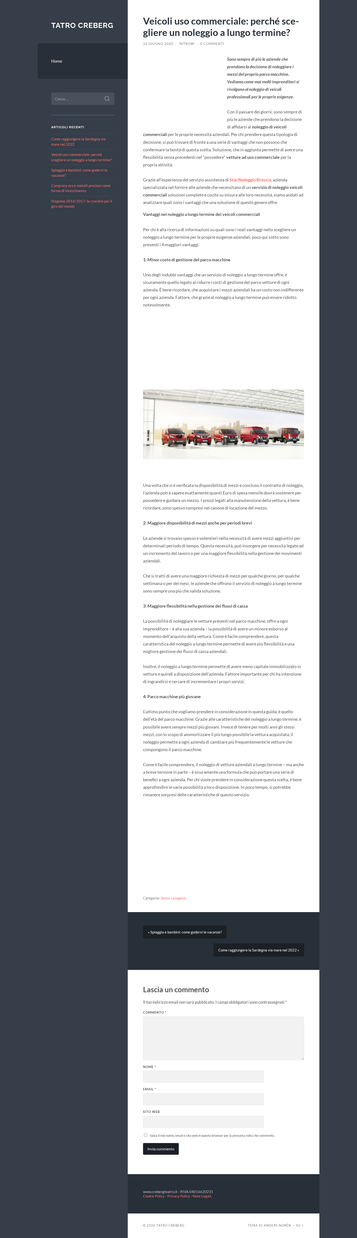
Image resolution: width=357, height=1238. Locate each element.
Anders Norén (277, 1225)
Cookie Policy (154, 1196)
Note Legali (202, 1196)
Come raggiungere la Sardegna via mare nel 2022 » (258, 950)
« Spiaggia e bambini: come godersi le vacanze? (185, 932)
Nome (149, 1067)
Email (149, 1089)
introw (186, 44)
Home (56, 61)
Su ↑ (300, 1225)
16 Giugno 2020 (158, 44)
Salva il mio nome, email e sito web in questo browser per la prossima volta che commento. (212, 1135)
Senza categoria (173, 898)
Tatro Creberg (82, 25)
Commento (154, 1012)
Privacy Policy (178, 1196)
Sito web (151, 1112)
